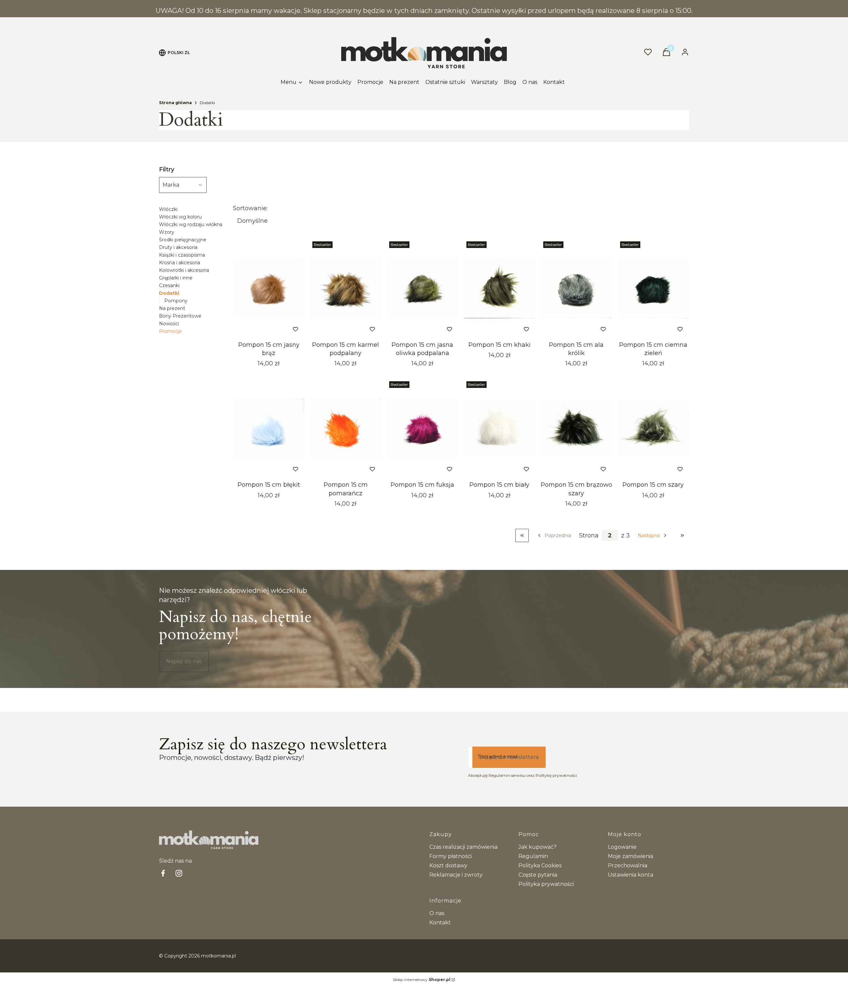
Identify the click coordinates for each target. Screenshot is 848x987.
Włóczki (168, 209)
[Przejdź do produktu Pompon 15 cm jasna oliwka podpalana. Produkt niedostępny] (422, 288)
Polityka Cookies (539, 865)
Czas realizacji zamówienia (463, 847)
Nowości (169, 324)
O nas (436, 913)
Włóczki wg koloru (180, 217)
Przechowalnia (627, 865)
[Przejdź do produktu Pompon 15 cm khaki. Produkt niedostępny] (499, 288)
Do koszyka (260, 329)
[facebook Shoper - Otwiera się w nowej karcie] (163, 873)
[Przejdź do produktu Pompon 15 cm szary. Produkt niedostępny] (653, 428)
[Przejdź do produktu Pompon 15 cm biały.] (499, 428)
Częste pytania (537, 875)
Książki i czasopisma (182, 255)
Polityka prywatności (546, 884)
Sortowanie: (250, 208)
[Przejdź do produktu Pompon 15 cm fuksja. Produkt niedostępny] (422, 428)
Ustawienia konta (630, 875)
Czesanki (169, 285)
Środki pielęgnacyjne (182, 240)
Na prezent (172, 308)
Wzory (166, 232)
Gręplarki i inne (175, 278)
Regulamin (533, 856)
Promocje (170, 331)
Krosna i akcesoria (179, 263)
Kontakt (440, 922)
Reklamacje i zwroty (456, 875)
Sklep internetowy (421, 979)
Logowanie (622, 847)
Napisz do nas (184, 661)
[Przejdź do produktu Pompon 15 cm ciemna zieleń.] (653, 288)
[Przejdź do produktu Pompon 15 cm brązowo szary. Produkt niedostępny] (576, 428)
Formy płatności (450, 856)
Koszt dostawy (448, 865)
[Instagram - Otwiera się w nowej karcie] (179, 873)
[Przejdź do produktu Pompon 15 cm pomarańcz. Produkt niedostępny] (345, 428)
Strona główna (175, 102)
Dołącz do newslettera (509, 757)
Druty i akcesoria (178, 247)
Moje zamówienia (630, 856)
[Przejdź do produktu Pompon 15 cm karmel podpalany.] (345, 288)
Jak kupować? (537, 847)
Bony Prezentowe (180, 316)
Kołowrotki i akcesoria (184, 270)
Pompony (175, 301)
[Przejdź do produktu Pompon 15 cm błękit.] (268, 428)
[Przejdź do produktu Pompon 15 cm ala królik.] (576, 288)
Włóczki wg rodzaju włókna (190, 224)
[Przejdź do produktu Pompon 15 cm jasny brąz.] (268, 288)
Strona (589, 535)
